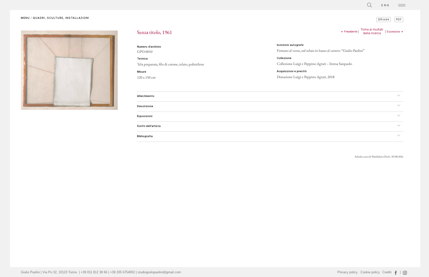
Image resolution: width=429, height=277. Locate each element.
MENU (25, 18)
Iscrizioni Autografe (290, 45)
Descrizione (145, 106)
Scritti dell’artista (149, 126)
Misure (141, 71)
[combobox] (347, 4)
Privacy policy (347, 272)
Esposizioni (144, 116)
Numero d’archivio (149, 46)
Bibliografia (145, 136)
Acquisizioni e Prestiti (292, 71)
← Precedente (349, 31)
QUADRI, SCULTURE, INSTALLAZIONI (61, 18)
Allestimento (145, 96)
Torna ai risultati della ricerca (372, 31)
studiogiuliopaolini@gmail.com (159, 272)
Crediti (387, 272)
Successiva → (395, 31)
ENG (385, 5)
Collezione (284, 58)
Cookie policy (370, 272)
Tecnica (142, 58)
